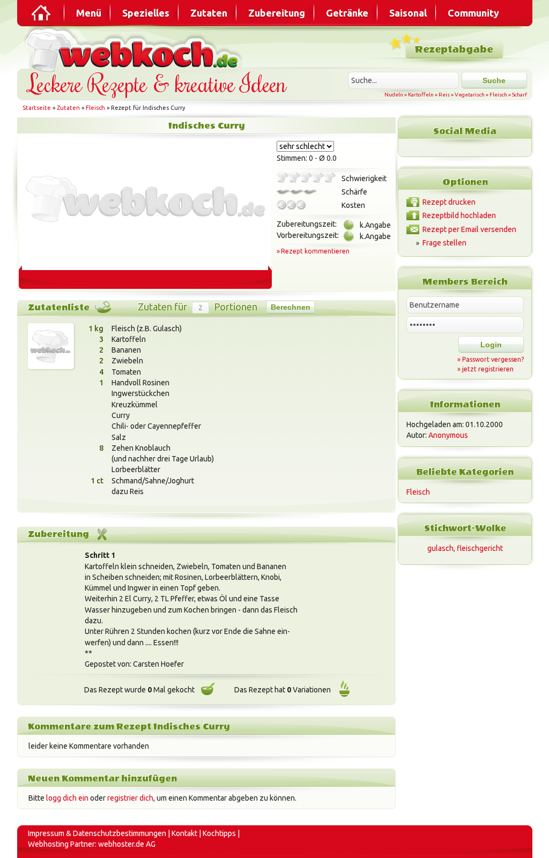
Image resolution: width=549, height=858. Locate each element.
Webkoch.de (135, 49)
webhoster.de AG (126, 844)
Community (473, 13)
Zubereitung (276, 13)
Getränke (347, 13)
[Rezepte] (41, 13)
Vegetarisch (470, 95)
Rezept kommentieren (315, 251)
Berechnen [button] (290, 307)
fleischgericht (480, 548)
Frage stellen (444, 242)
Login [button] (491, 344)
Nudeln (393, 95)
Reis (444, 95)
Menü (88, 13)
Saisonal (408, 13)
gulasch (440, 548)
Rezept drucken (449, 202)
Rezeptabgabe (454, 49)
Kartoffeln (421, 95)
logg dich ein (67, 798)
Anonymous (448, 435)
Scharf (519, 95)
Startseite (37, 108)
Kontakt (184, 833)
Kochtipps (219, 833)
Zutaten (208, 13)
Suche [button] (494, 80)
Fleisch (498, 95)
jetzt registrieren (488, 368)
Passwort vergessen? (493, 359)
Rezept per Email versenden (469, 229)
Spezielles (145, 13)
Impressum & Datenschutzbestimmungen (97, 833)
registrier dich (130, 798)
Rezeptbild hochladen (459, 215)
